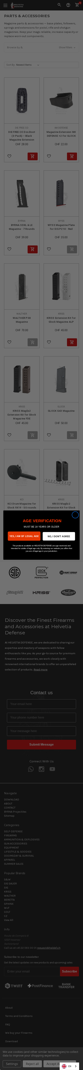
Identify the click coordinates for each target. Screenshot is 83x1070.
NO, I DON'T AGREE (59, 536)
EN (69, 1066)
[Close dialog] (75, 515)
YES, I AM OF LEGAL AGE (24, 536)
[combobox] (69, 1066)
